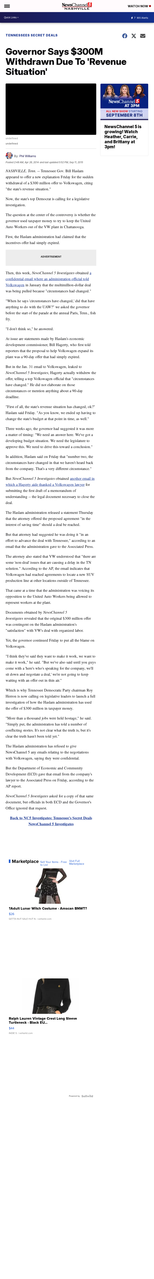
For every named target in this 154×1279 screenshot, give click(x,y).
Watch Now (138, 6)
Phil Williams (27, 156)
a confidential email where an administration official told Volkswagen (48, 278)
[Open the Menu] (6, 6)
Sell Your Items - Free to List (53, 863)
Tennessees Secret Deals (32, 35)
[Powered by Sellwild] (87, 1096)
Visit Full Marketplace (76, 862)
